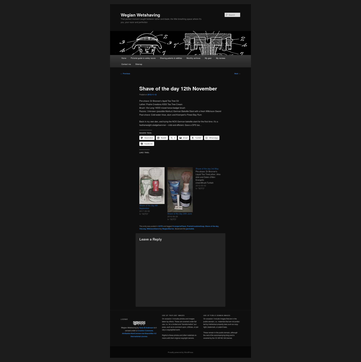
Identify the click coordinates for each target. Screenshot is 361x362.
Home (123, 58)
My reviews (220, 58)
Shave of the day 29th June (179, 213)
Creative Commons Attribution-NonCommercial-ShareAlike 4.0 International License (139, 333)
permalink (190, 228)
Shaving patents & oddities (171, 58)
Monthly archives (194, 58)
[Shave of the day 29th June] (180, 189)
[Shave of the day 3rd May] (210, 178)
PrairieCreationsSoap (195, 226)
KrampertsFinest (179, 226)
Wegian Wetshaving (140, 15)
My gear (208, 58)
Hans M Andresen (146, 327)
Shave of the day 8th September (148, 207)
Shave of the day (212, 226)
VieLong (142, 228)
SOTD (160, 226)
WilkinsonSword (153, 228)
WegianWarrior (168, 228)
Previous (125, 73)
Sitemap (138, 64)
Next (237, 73)
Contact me (126, 64)
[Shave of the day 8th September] (152, 185)
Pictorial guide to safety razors (143, 58)
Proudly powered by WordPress (180, 352)
